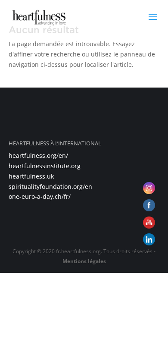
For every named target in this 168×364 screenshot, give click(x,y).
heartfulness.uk (31, 176)
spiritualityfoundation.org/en (50, 186)
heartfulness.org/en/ (38, 155)
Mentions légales (84, 261)
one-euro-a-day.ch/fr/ (40, 196)
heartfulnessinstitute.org (45, 166)
